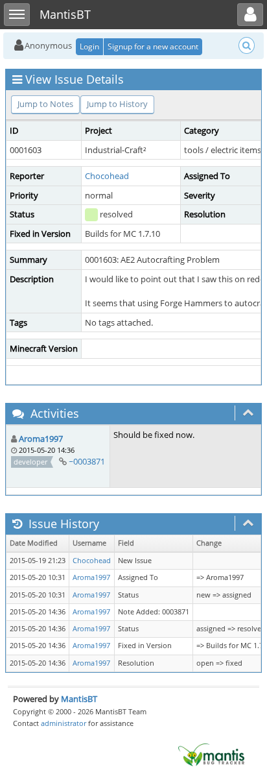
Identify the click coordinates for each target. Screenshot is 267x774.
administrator (63, 723)
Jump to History (117, 104)
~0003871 (87, 461)
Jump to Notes (45, 104)
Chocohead (107, 176)
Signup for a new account (153, 46)
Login (89, 46)
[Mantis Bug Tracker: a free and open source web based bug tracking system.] (211, 754)
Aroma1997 (41, 438)
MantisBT (79, 699)
